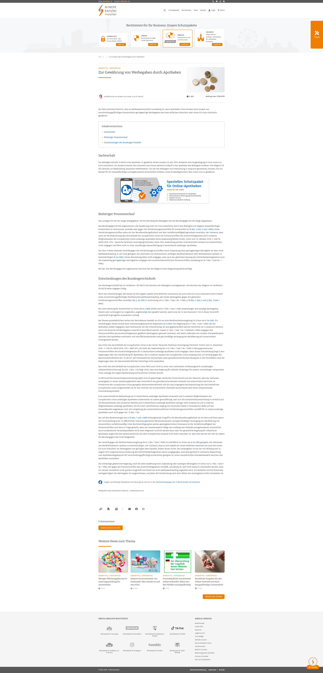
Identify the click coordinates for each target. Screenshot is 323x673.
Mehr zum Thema (213, 596)
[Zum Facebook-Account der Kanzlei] (136, 509)
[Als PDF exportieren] (108, 509)
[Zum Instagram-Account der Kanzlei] (143, 509)
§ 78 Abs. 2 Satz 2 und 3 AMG (200, 229)
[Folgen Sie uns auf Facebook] (224, 1)
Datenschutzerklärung (198, 670)
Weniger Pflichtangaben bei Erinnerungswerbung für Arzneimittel (113, 581)
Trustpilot (122, 1)
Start (100, 57)
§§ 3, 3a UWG (139, 300)
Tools (196, 10)
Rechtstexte (186, 10)
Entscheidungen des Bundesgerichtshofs (122, 142)
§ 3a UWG (118, 257)
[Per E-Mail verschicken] (129, 509)
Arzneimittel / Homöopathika (109, 68)
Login (213, 10)
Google (105, 1)
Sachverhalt (109, 132)
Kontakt (222, 670)
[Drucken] (116, 509)
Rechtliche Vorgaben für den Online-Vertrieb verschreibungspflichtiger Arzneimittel (209, 581)
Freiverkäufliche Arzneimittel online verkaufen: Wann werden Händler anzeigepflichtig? (177, 581)
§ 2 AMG (146, 309)
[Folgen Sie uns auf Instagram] (220, 1)
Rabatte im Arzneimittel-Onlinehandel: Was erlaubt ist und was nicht (145, 581)
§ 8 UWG (167, 324)
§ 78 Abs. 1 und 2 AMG (137, 418)
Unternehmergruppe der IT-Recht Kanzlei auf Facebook (178, 482)
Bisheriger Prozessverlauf (115, 137)
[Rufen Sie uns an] (213, 1)
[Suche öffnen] (164, 10)
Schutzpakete (173, 10)
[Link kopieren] (100, 509)
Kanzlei (203, 10)
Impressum (212, 670)
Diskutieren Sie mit (110, 528)
